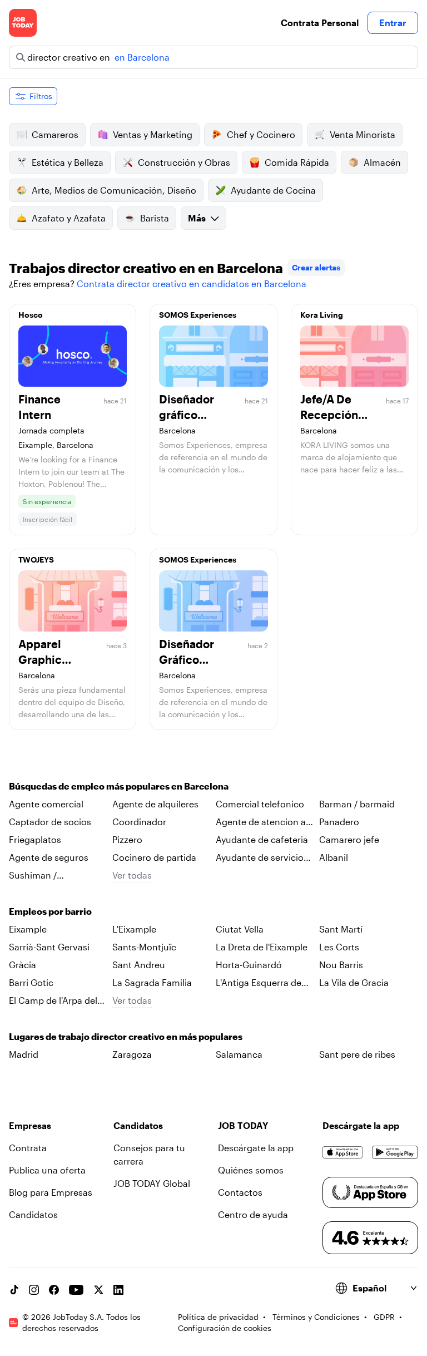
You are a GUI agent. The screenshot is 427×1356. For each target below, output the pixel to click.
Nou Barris (341, 964)
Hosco (30, 314)
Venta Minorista (362, 134)
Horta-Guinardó (249, 964)
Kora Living (321, 314)
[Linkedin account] (118, 1290)
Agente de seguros (48, 857)
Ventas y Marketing (152, 134)
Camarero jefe (349, 839)
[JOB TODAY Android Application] (395, 1152)
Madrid (23, 1054)
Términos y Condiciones (316, 1317)
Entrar (392, 22)
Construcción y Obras (184, 162)
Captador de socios (50, 821)
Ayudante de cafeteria (262, 839)
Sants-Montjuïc (144, 946)
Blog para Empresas (50, 1192)
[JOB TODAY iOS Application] (342, 1152)
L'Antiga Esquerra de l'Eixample (258, 983)
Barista (154, 218)
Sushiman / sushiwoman (36, 876)
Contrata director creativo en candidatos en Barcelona (191, 283)
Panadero (339, 821)
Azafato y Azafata (69, 218)
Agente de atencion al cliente (262, 822)
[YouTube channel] (76, 1290)
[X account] (98, 1290)
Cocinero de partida (154, 857)
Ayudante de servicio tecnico (260, 858)
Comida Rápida (297, 162)
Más (197, 218)
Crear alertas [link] (316, 267)
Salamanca (239, 1054)
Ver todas (132, 875)
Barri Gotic (31, 982)
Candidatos (33, 1214)
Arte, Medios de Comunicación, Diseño (114, 190)
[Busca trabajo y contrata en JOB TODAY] (23, 23)
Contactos (240, 1192)
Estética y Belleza (67, 162)
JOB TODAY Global (151, 1183)
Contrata (28, 1147)
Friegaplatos (35, 839)
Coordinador (139, 821)
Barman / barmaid (357, 803)
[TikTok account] (14, 1290)
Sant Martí (341, 929)
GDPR (384, 1317)
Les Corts (339, 946)
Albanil (333, 857)
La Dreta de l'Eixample (261, 946)
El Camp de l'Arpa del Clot (53, 1001)
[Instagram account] (34, 1290)
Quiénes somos (251, 1170)
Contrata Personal (320, 22)
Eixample (28, 929)
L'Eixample (134, 929)
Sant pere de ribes (357, 1054)
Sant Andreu (138, 964)
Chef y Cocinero (261, 134)
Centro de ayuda (253, 1214)
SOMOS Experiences (197, 314)
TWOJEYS (36, 559)
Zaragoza (132, 1054)
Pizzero (127, 839)
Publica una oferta (47, 1170)
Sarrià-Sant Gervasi (49, 946)
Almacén (382, 162)
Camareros (55, 134)
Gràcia (22, 964)
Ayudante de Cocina (273, 190)
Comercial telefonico (260, 803)
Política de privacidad (218, 1317)
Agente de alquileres (155, 803)
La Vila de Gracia (354, 982)
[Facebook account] (54, 1290)
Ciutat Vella (240, 929)
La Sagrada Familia (152, 982)
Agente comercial (46, 803)
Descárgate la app (256, 1147)
